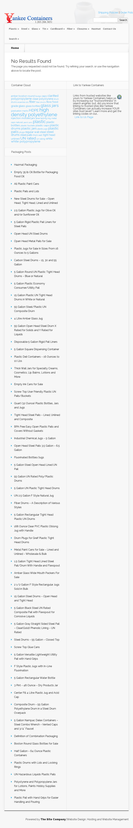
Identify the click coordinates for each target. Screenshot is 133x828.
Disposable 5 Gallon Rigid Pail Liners (35, 341)
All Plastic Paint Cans (26, 183)
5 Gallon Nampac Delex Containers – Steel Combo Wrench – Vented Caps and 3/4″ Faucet (36, 724)
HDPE (34, 110)
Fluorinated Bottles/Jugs (29, 457)
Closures (82, 28)
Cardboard (56, 28)
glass (22, 105)
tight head (49, 134)
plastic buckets (28, 125)
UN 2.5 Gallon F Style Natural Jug (34, 495)
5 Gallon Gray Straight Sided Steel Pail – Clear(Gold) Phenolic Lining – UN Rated (37, 628)
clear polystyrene (42, 98)
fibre (49, 102)
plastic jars (29, 128)
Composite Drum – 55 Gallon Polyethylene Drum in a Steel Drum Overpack (35, 708)
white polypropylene (25, 141)
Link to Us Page (84, 117)
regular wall (32, 132)
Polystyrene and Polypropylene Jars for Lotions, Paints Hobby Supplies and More (35, 786)
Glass (35, 28)
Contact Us (109, 28)
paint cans (28, 122)
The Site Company (53, 819)
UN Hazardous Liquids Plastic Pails (35, 774)
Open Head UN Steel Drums (31, 233)
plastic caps (42, 125)
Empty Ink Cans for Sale (28, 384)
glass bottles (33, 106)
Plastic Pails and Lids (26, 191)
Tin (44, 28)
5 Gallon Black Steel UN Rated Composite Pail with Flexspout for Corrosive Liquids (34, 612)
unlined (15, 138)
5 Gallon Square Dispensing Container (36, 349)
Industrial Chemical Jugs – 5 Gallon (35, 438)
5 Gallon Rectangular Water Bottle (34, 677)
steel (43, 132)
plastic (39, 121)
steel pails (26, 134)
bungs (38, 96)
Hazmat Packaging (25, 164)
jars (33, 118)
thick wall (37, 135)
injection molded (21, 118)
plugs (22, 132)
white (49, 138)
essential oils (23, 102)
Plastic (13, 28)
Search (13, 38)
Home (15, 48)
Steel (24, 28)
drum (56, 99)
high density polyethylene (34, 112)
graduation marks (19, 111)
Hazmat (96, 28)
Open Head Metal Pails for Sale (32, 241)
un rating (40, 139)
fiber (32, 101)
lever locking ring (43, 118)
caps (44, 96)
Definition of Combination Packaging (36, 736)
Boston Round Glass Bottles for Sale (36, 743)
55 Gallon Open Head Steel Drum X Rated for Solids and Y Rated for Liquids (35, 330)
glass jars (50, 105)
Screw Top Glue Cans (27, 647)
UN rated (28, 138)
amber (14, 96)
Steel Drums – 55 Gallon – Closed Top (37, 639)
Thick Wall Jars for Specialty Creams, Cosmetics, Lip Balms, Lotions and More (36, 372)
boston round (27, 96)
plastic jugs (42, 129)
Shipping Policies (108, 12)
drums (14, 102)
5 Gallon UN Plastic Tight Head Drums (37, 488)
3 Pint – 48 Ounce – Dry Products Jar (36, 685)
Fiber (70, 28)
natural (19, 122)
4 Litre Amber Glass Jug (28, 318)
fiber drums (41, 102)
